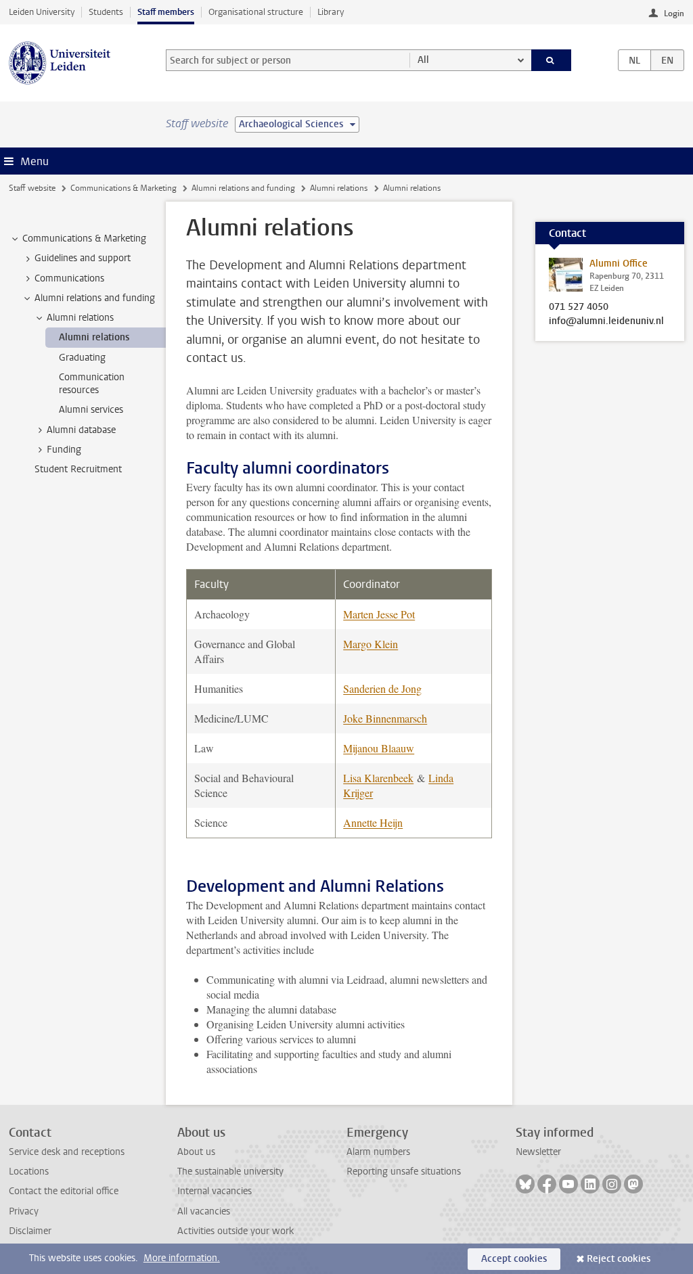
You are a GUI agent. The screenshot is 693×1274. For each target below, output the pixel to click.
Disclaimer (30, 1231)
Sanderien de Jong (382, 688)
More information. (181, 1258)
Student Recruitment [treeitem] (78, 469)
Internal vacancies (214, 1191)
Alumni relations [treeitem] (80, 317)
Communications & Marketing (123, 188)
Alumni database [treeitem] (81, 430)
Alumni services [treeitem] (91, 409)
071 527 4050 (578, 307)
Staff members (165, 12)
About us (196, 1151)
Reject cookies (618, 1258)
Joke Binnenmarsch (385, 718)
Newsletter (538, 1151)
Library (330, 12)
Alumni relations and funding (243, 188)
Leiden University (41, 12)
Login (674, 13)
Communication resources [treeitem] (92, 383)
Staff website (32, 188)
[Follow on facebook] (546, 1184)
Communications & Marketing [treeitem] (84, 238)
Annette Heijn (373, 822)
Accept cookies (514, 1258)
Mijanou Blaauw (378, 748)
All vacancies (203, 1211)
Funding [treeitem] (64, 449)
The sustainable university (230, 1171)
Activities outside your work (235, 1231)
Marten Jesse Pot (379, 614)
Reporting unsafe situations (403, 1171)
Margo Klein (370, 644)
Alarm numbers (378, 1151)
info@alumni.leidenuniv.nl (606, 321)
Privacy (24, 1211)
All (423, 59)
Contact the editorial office (63, 1191)
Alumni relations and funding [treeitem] (95, 298)
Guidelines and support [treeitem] (83, 258)
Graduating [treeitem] (82, 357)
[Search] (551, 60)
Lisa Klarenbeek (378, 778)
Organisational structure (255, 12)
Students (106, 12)
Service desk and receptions (67, 1151)
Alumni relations (338, 188)
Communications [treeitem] (69, 278)
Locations (29, 1171)
